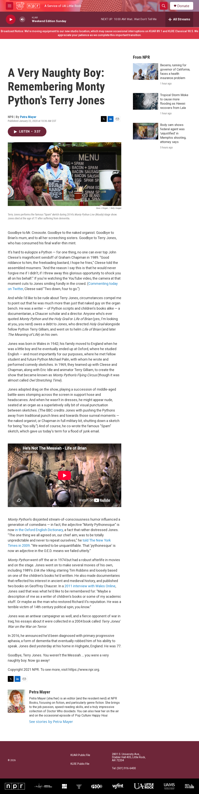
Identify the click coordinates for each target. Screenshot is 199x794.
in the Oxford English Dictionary (39, 530)
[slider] (28, 19)
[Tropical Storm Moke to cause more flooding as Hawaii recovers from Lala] (145, 101)
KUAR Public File (80, 755)
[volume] (22, 19)
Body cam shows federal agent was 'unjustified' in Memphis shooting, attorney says (173, 133)
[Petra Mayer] (16, 701)
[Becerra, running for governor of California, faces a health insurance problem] (145, 71)
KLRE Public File (80, 763)
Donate (183, 6)
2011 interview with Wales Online (90, 586)
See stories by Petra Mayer (51, 721)
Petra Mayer (28, 117)
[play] (11, 19)
